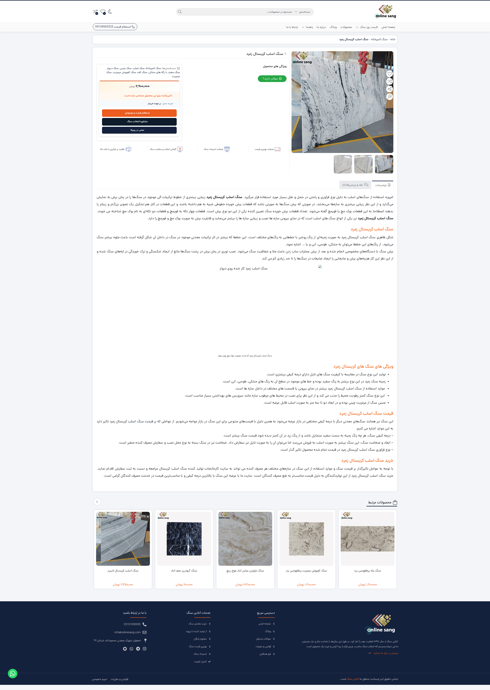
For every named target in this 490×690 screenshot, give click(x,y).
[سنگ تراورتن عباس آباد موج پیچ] (245, 539)
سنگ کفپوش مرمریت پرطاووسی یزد (306, 571)
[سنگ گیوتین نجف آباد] (184, 539)
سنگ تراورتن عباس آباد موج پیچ (245, 571)
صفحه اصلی (388, 27)
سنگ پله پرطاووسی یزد (367, 571)
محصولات (346, 27)
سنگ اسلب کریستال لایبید (123, 571)
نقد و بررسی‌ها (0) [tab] (353, 185)
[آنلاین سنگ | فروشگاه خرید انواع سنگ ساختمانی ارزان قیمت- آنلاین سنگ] (385, 11)
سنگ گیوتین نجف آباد (184, 571)
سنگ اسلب (139, 68)
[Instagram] (144, 649)
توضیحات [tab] (381, 185)
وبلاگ (333, 27)
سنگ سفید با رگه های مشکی (164, 72)
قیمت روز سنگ (368, 27)
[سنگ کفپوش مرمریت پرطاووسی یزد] (306, 539)
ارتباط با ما (292, 27)
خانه (392, 39)
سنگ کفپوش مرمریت (124, 72)
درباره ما (321, 27)
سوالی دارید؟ (271, 78)
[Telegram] (138, 649)
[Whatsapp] (131, 649)
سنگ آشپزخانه (379, 39)
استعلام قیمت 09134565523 (113, 27)
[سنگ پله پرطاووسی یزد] (368, 539)
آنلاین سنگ (353, 679)
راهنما (309, 27)
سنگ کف (142, 72)
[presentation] (97, 501)
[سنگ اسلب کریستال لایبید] (123, 539)
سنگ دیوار (112, 68)
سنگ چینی (125, 68)
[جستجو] (180, 12)
